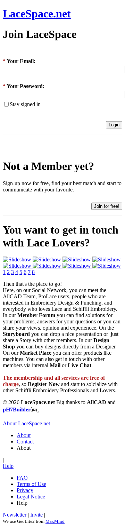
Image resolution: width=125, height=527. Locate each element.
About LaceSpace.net (26, 423)
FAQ (22, 478)
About (24, 435)
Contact (25, 442)
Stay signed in (25, 104)
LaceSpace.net (37, 13)
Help (8, 466)
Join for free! (106, 206)
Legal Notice (31, 497)
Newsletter (14, 515)
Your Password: (23, 86)
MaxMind (55, 521)
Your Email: (19, 61)
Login (114, 124)
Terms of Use (31, 484)
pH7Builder (17, 409)
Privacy (25, 490)
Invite (36, 515)
